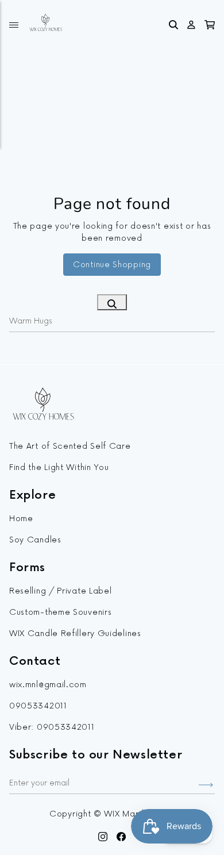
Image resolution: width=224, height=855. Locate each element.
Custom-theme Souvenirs (60, 612)
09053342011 (38, 706)
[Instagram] (102, 835)
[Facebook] (121, 835)
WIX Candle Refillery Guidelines (75, 633)
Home (21, 518)
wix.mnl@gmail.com (48, 685)
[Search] (173, 23)
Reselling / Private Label (60, 591)
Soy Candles (35, 540)
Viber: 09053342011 (52, 727)
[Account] (191, 23)
